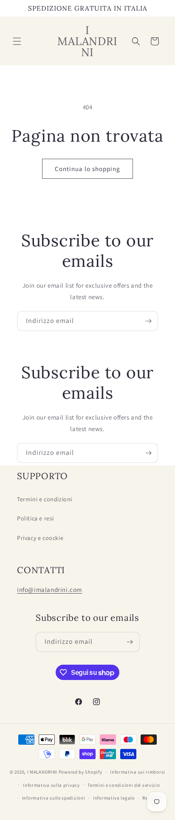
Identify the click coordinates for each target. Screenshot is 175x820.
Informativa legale (114, 798)
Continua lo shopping (87, 169)
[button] (17, 41)
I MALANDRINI (43, 772)
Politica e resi (35, 518)
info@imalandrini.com (49, 590)
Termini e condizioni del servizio (124, 785)
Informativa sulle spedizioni (53, 798)
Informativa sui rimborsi (137, 772)
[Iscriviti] (148, 321)
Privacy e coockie (40, 538)
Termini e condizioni (44, 499)
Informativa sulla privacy (51, 785)
